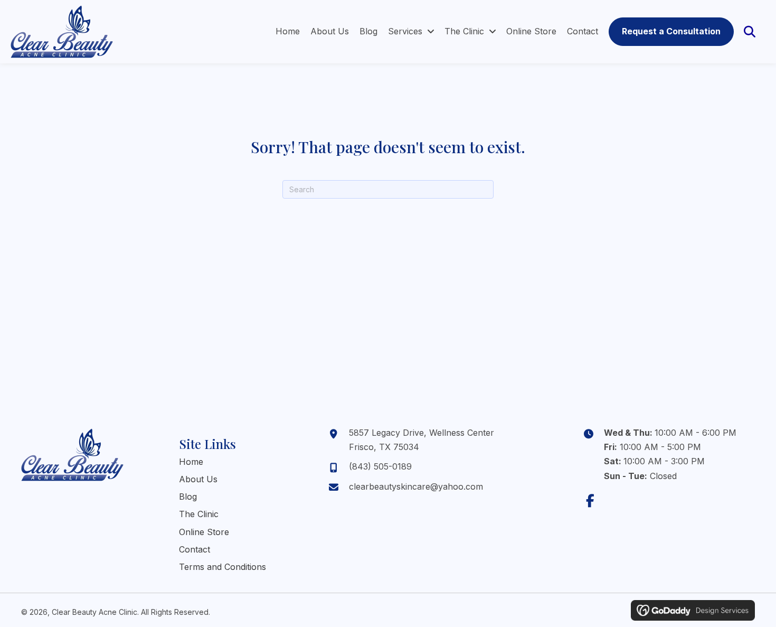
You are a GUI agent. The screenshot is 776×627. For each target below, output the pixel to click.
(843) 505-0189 (380, 466)
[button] (590, 500)
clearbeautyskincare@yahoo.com (416, 486)
